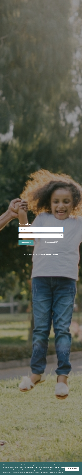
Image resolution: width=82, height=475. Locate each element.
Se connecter (26, 243)
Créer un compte (51, 254)
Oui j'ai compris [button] (72, 468)
